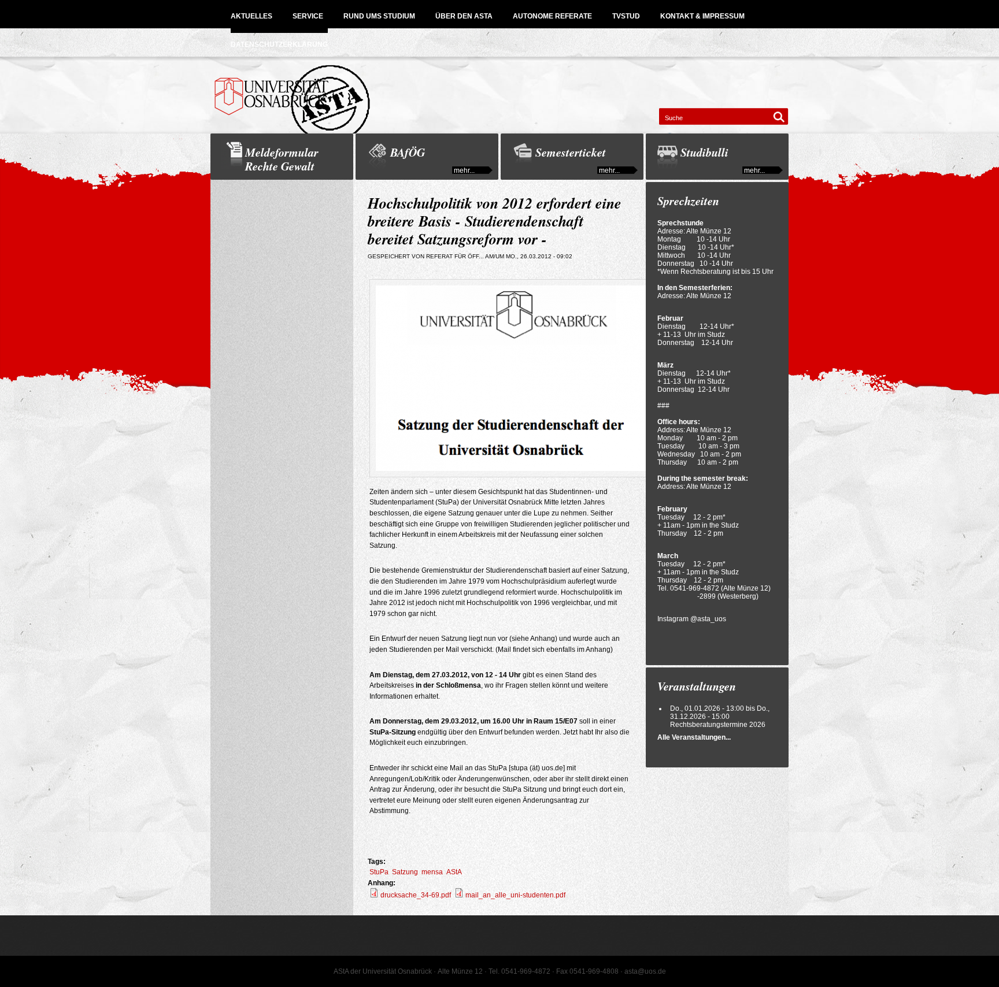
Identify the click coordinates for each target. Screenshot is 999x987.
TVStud (626, 16)
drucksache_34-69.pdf (415, 895)
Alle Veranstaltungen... (694, 737)
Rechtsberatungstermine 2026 (717, 725)
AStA (454, 872)
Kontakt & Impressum (702, 16)
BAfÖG (407, 152)
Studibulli (704, 152)
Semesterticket (570, 152)
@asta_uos (708, 619)
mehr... (464, 170)
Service (308, 16)
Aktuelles (251, 16)
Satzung (405, 872)
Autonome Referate (552, 16)
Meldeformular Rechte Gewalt (282, 159)
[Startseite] (499, 95)
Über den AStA (464, 16)
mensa (432, 872)
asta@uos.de (645, 971)
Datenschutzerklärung (279, 44)
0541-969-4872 (694, 588)
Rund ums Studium (379, 16)
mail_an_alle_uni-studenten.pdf (515, 895)
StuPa (378, 872)
